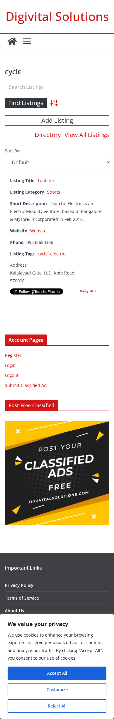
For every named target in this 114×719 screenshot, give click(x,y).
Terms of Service (22, 598)
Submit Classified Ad (26, 385)
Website (38, 231)
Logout (12, 375)
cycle (43, 254)
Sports (53, 192)
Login (10, 365)
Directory (48, 135)
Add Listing (57, 120)
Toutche (45, 180)
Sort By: (12, 151)
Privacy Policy (19, 585)
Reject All (57, 706)
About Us (14, 611)
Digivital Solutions (57, 16)
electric (57, 254)
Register (13, 355)
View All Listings (86, 135)
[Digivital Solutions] (12, 41)
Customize (57, 689)
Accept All (57, 673)
